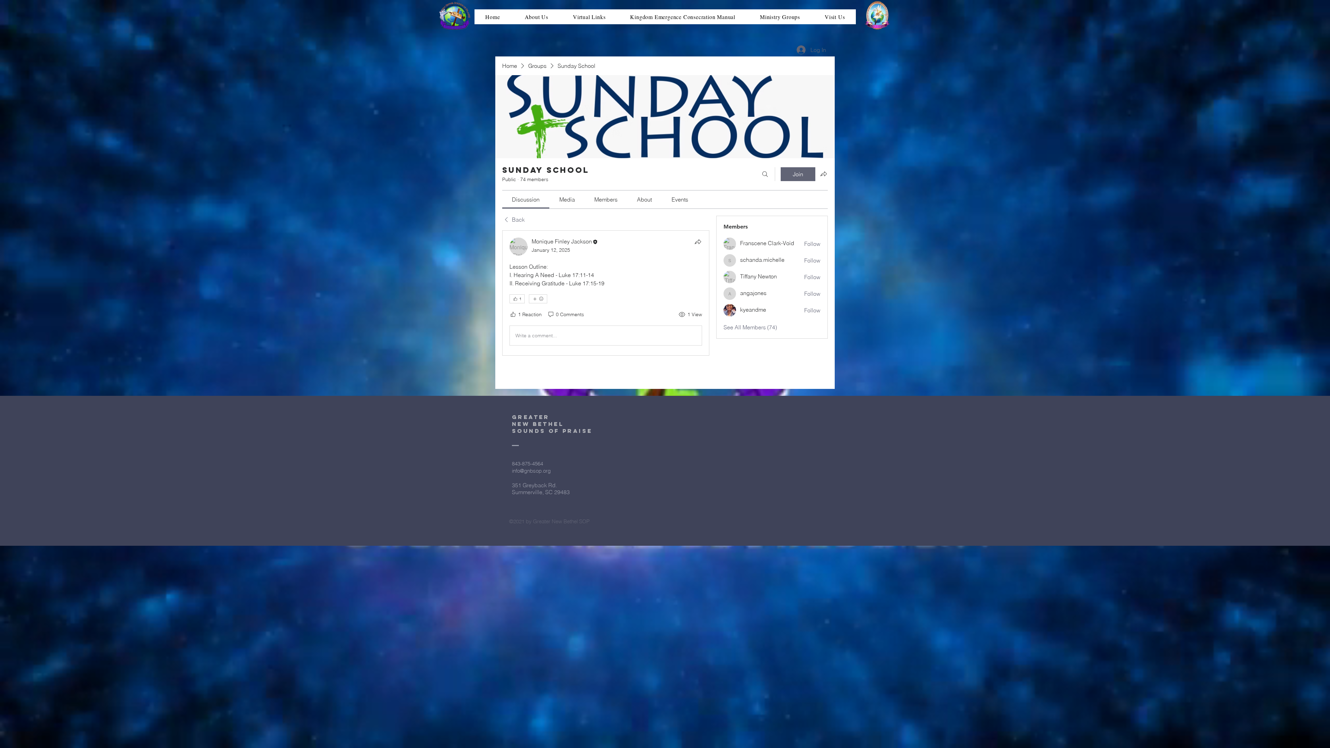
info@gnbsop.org (531, 470)
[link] (526, 199)
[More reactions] (538, 298)
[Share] (698, 242)
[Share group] (823, 174)
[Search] (765, 174)
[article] (605, 293)
